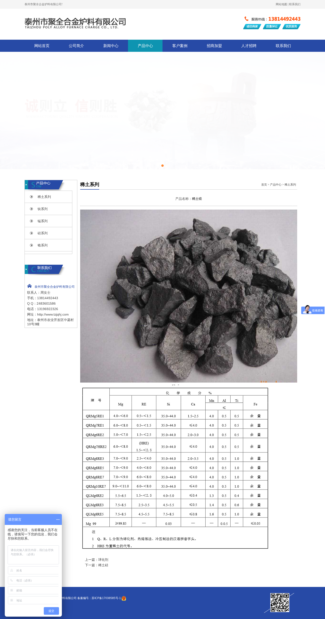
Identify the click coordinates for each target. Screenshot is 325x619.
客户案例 (179, 46)
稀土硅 (103, 565)
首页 (264, 184)
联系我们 (283, 46)
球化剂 (103, 559)
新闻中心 (110, 46)
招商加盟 (214, 46)
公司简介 (76, 46)
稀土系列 (290, 184)
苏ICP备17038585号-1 (106, 598)
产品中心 (145, 46)
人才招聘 (248, 46)
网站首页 (41, 46)
